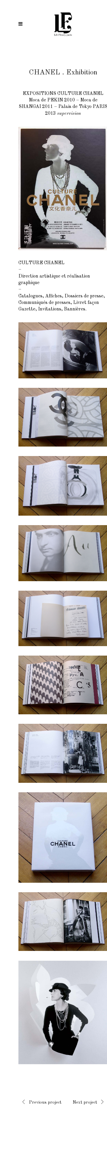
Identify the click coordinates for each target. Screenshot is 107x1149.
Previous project (45, 1102)
